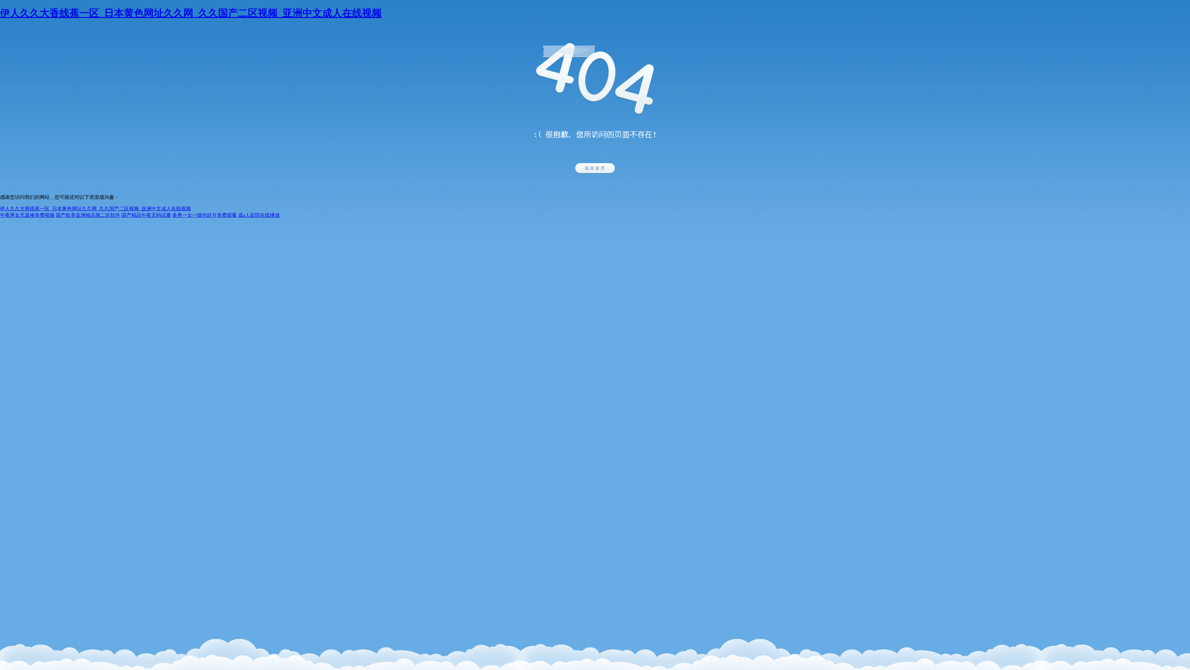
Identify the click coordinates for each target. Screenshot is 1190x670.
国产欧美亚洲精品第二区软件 (88, 215)
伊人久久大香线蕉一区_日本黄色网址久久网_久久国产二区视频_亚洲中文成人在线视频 (191, 13)
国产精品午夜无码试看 (146, 215)
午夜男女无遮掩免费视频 (27, 215)
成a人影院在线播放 (259, 215)
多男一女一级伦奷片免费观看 (204, 215)
